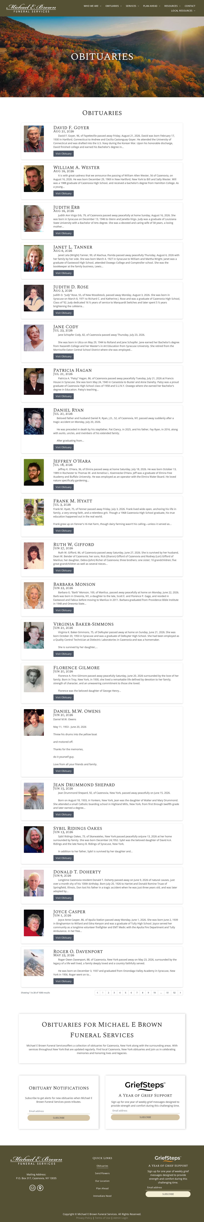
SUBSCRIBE (59, 1117)
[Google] (40, 1188)
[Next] (180, 992)
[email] (32, 1188)
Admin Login (120, 1218)
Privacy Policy (84, 1218)
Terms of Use (102, 1218)
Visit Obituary (63, 153)
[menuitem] (92, 6)
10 (154, 992)
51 (168, 992)
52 (174, 992)
